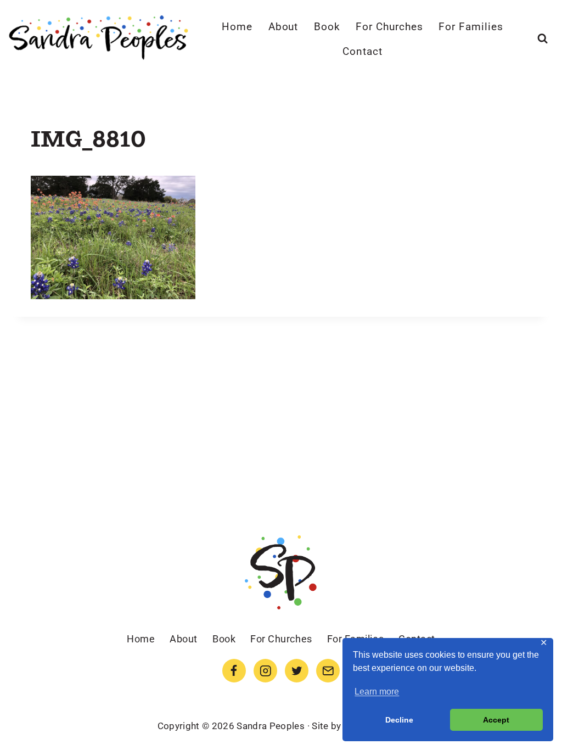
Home (237, 26)
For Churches (389, 26)
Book (327, 26)
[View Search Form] (542, 39)
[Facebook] (234, 670)
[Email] (328, 670)
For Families (471, 26)
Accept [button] (496, 719)
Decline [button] (399, 719)
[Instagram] (265, 670)
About (283, 26)
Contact (362, 51)
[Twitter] (296, 670)
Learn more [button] (377, 691)
